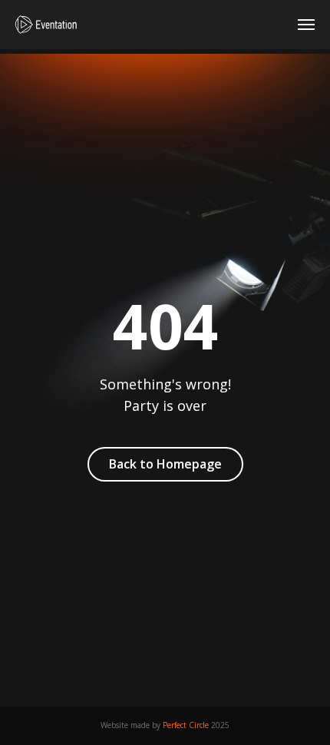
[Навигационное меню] (306, 24)
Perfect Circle (186, 725)
